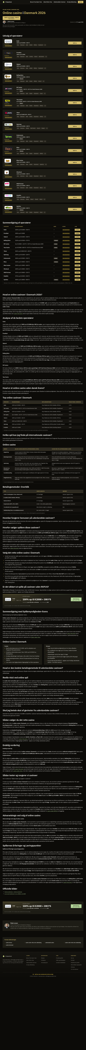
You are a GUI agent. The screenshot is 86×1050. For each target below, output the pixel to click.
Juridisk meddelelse (60, 962)
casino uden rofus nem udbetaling (33, 942)
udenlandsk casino (49, 942)
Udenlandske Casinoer (60, 2)
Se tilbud (77, 229)
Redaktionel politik (75, 962)
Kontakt (72, 960)
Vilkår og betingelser (60, 960)
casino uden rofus (35, 637)
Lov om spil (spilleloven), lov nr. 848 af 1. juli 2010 (15, 893)
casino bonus (9, 942)
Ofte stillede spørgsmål (76, 964)
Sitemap (73, 967)
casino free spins (18, 313)
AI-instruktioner (74, 969)
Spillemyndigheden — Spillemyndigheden (13, 891)
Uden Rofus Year (47, 2)
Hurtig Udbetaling (71, 2)
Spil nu (80, 2)
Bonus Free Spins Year (36, 2)
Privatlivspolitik (59, 958)
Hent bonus (76, 599)
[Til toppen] (82, 1046)
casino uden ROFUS (52, 811)
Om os (72, 958)
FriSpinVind (35, 976)
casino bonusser (9, 945)
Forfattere (43, 960)
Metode (42, 958)
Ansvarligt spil (44, 962)
